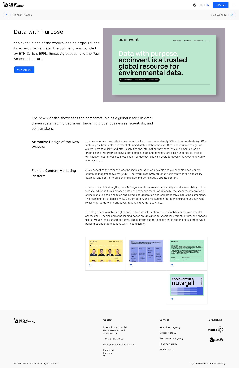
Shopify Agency (168, 344)
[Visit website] (232, 15)
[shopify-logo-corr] (216, 341)
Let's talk (221, 5)
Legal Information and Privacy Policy (207, 363)
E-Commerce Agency (171, 338)
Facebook (108, 350)
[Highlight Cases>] (7, 15)
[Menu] (234, 5)
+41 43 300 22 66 (113, 339)
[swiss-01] (216, 332)
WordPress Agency (170, 327)
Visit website (24, 69)
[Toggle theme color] (194, 4)
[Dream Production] (13, 6)
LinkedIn (108, 353)
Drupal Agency (168, 332)
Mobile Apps (167, 349)
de (201, 5)
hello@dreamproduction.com (119, 344)
